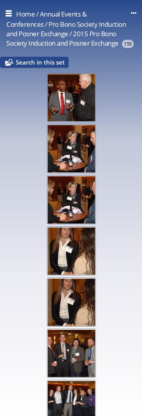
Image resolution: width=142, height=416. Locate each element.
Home (25, 13)
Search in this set (40, 62)
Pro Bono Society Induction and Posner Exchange (66, 29)
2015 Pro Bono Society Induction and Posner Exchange (62, 38)
